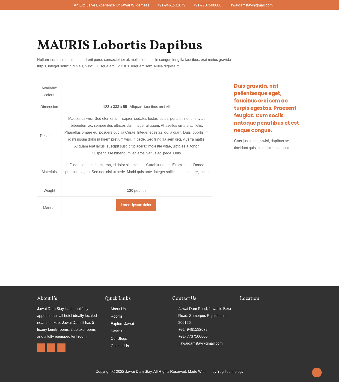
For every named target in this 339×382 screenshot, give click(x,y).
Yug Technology (230, 371)
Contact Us (120, 346)
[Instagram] (51, 347)
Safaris (116, 331)
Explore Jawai (122, 324)
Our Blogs (119, 338)
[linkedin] (61, 347)
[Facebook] (41, 347)
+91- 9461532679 (193, 329)
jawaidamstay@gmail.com (251, 5)
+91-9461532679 (171, 5)
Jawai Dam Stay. (139, 371)
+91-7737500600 (207, 5)
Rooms (116, 316)
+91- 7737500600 (193, 336)
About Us (118, 309)
